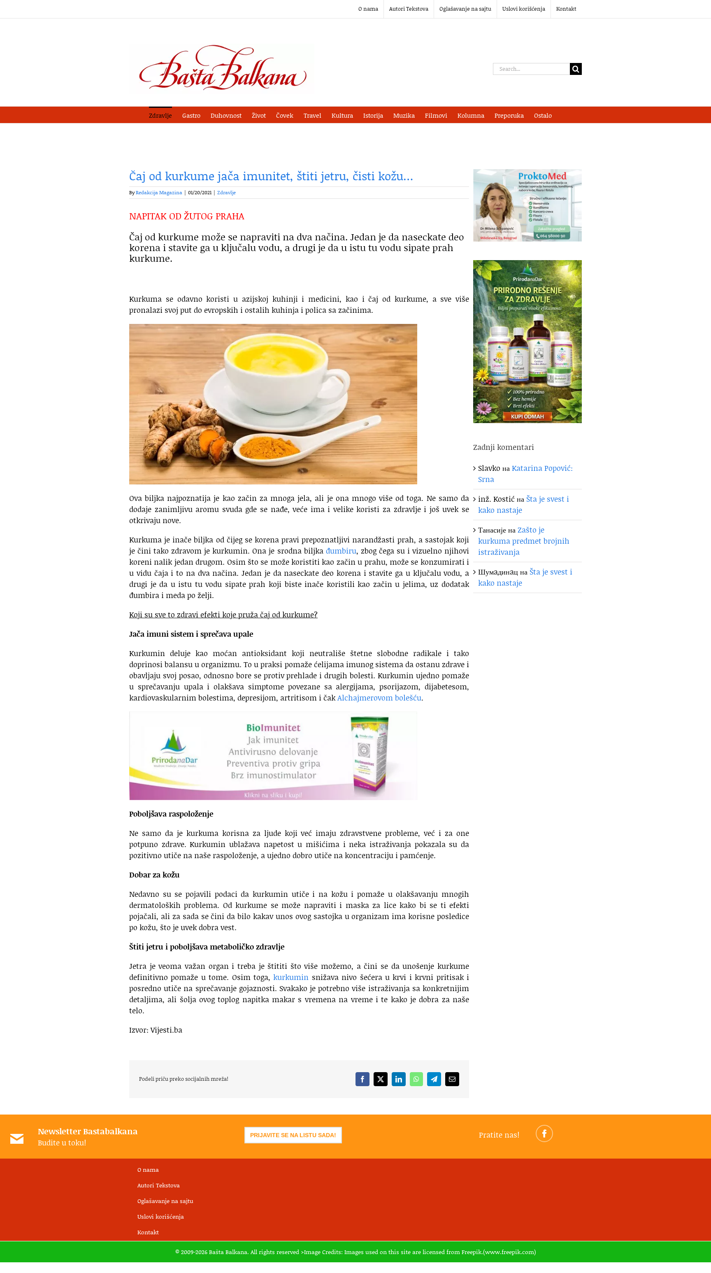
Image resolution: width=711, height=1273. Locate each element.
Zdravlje (226, 192)
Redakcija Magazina (159, 192)
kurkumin (291, 977)
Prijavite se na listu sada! (293, 1135)
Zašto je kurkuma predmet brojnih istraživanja (523, 540)
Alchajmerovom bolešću (379, 697)
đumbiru (341, 550)
